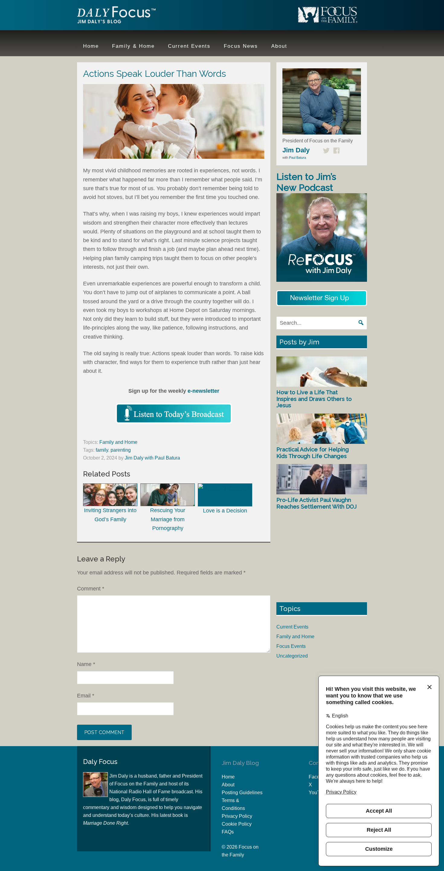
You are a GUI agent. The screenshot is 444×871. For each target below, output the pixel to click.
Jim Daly (116, 16)
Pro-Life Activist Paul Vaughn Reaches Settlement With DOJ (316, 503)
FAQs (228, 831)
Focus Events (291, 646)
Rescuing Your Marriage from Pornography (167, 519)
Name (86, 664)
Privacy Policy (237, 816)
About (228, 784)
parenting (121, 450)
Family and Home (118, 442)
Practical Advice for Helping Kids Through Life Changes (312, 452)
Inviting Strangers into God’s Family (110, 514)
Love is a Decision (225, 511)
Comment (90, 589)
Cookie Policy (237, 824)
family (102, 450)
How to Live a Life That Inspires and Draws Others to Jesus (314, 398)
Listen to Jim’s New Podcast (306, 182)
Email (85, 696)
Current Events (292, 626)
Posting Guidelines (242, 792)
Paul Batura (297, 157)
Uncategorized (292, 655)
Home (228, 776)
